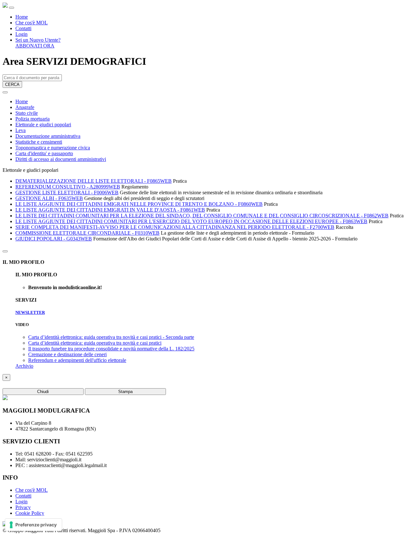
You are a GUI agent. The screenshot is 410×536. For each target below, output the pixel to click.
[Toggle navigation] (11, 8)
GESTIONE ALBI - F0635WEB (49, 198)
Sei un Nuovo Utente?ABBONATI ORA (38, 42)
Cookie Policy (29, 513)
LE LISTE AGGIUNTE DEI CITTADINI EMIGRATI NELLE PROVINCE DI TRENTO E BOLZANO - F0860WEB (139, 204)
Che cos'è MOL (31, 22)
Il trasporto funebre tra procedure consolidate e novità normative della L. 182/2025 (111, 348)
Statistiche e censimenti (38, 142)
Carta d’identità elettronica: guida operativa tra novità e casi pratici (94, 343)
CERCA (12, 84)
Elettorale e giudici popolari (43, 124)
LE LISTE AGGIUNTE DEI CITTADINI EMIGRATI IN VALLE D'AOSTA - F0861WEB (110, 210)
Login (21, 34)
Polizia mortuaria (32, 118)
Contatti (23, 28)
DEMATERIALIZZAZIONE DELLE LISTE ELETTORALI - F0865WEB (93, 181)
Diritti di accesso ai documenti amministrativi (60, 159)
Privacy (23, 507)
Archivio (24, 366)
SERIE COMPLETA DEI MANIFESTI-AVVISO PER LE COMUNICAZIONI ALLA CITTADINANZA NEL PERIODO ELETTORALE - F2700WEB (174, 227)
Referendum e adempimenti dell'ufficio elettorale (77, 360)
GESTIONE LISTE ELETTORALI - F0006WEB (67, 192)
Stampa (125, 391)
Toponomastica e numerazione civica (52, 147)
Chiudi (43, 391)
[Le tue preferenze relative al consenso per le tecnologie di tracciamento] (33, 525)
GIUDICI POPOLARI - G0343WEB (53, 238)
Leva (20, 130)
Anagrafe (24, 107)
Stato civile (26, 113)
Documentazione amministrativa (47, 136)
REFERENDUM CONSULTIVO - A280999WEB (67, 186)
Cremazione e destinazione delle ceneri (67, 354)
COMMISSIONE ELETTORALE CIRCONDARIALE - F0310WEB (87, 233)
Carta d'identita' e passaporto (44, 153)
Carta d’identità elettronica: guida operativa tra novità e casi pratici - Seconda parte (111, 337)
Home (21, 17)
